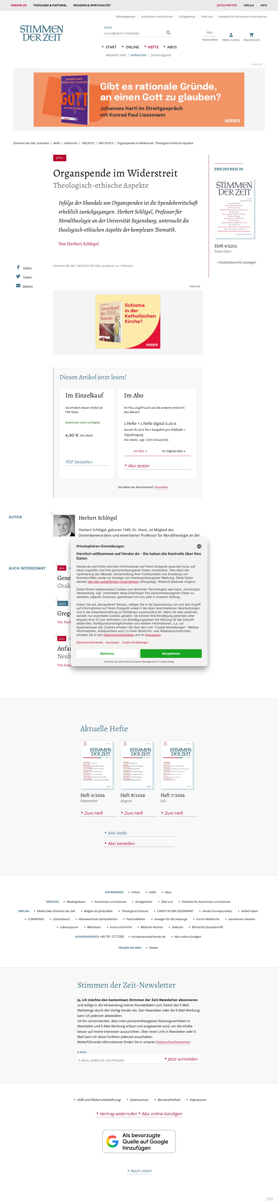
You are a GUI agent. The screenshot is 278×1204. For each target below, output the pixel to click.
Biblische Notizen (152, 927)
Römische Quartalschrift (207, 927)
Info (263, 5)
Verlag (248, 5)
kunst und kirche (121, 927)
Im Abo (139, 451)
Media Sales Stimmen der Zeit (56, 911)
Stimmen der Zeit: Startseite (31, 143)
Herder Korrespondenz (217, 911)
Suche (108, 27)
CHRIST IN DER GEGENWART (175, 911)
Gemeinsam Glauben (241, 919)
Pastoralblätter (135, 919)
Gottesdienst (61, 919)
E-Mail (82, 1052)
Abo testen (138, 466)
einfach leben (249, 911)
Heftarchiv (138, 55)
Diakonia (177, 927)
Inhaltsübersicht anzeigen (237, 262)
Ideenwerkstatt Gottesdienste (97, 919)
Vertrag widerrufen (118, 1114)
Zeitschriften (227, 5)
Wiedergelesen (125, 16)
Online (132, 46)
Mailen (28, 286)
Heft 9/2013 (105, 143)
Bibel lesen (94, 927)
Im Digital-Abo (172, 451)
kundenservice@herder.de (148, 937)
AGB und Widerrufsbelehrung (99, 1100)
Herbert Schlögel (83, 243)
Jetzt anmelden (182, 1059)
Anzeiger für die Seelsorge (170, 919)
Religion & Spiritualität (92, 5)
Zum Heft (93, 813)
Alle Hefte (117, 833)
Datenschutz (139, 1100)
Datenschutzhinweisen (173, 1042)
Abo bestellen (121, 843)
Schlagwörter (187, 16)
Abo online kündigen (187, 937)
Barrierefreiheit (168, 1100)
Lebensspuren (69, 927)
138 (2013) (87, 143)
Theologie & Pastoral (50, 5)
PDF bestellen (78, 462)
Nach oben (141, 1171)
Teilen (27, 268)
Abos (172, 46)
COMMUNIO (36, 919)
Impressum (197, 1100)
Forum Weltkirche (207, 919)
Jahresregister (161, 55)
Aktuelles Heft (116, 55)
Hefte (153, 46)
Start (111, 46)
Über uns (207, 16)
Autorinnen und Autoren (157, 16)
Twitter (153, 948)
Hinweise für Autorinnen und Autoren (242, 16)
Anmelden (161, 487)
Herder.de (19, 5)
